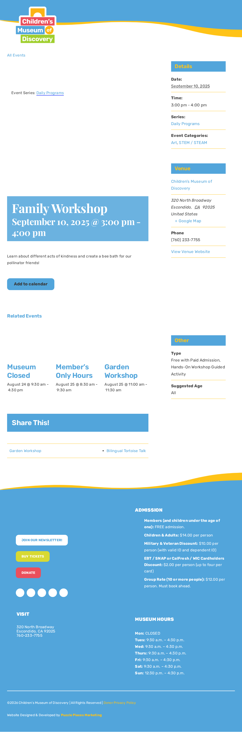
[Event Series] (25, 390)
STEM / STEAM (193, 142)
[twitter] (31, 592)
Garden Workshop (121, 371)
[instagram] (42, 592)
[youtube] (52, 592)
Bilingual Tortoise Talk (126, 451)
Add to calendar (31, 284)
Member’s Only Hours (74, 371)
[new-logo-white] (54, 506)
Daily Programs (185, 123)
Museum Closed (21, 371)
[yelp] (63, 592)
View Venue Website (190, 251)
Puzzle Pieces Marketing (81, 715)
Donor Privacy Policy (120, 703)
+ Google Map (188, 220)
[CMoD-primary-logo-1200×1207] (35, 6)
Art (174, 142)
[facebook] (20, 592)
